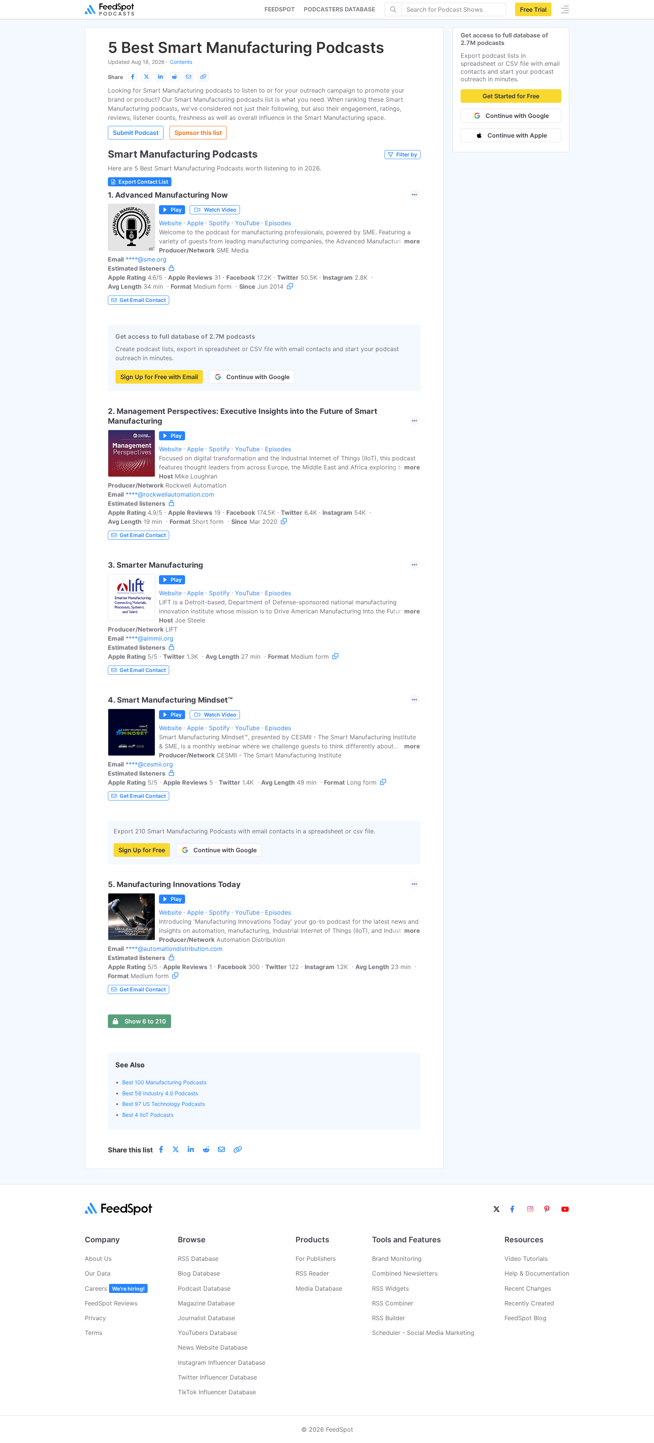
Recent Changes (528, 1288)
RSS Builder (388, 1318)
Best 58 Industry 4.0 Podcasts (160, 1093)
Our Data (98, 1273)
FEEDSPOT (280, 9)
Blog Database (199, 1273)
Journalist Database (206, 1318)
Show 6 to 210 (145, 1021)
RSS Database (198, 1258)
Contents (181, 62)
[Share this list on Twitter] (146, 76)
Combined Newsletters (405, 1273)
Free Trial (533, 9)
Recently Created (529, 1303)
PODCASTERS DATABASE (339, 9)
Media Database (319, 1288)
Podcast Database (204, 1288)
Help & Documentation (537, 1273)
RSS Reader (312, 1273)
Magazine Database (206, 1303)
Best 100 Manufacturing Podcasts (164, 1082)
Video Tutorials (526, 1258)
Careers (115, 1288)
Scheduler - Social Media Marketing (423, 1332)
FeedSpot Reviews (111, 1303)
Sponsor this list (198, 132)
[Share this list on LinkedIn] (160, 76)
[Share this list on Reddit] (174, 76)
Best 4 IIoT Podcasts (147, 1115)
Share (115, 77)
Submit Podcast (136, 132)
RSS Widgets (390, 1288)
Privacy (95, 1318)
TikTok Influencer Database (217, 1392)
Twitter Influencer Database (217, 1377)
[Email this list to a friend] (188, 76)
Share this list (130, 1150)
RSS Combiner (392, 1303)
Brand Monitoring (397, 1258)
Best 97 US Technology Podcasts (163, 1104)
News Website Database (213, 1347)
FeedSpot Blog (526, 1318)
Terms (93, 1332)
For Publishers (316, 1258)
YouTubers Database (207, 1332)
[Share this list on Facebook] (132, 76)
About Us (98, 1258)
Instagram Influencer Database (221, 1362)
